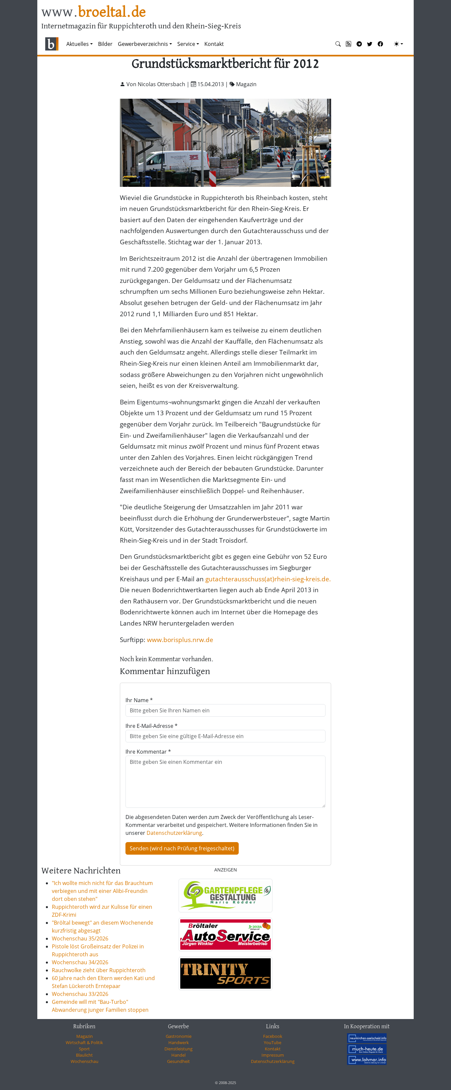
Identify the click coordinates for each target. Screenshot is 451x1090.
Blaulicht (84, 1055)
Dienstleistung (178, 1049)
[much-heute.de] (367, 1049)
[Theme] (398, 44)
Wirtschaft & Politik (84, 1042)
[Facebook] (380, 44)
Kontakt (214, 44)
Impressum (272, 1055)
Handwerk (178, 1042)
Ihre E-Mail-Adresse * (151, 726)
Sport (84, 1049)
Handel (178, 1055)
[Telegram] (359, 44)
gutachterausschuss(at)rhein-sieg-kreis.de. (268, 578)
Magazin (84, 1036)
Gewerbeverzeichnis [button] (143, 44)
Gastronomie (178, 1036)
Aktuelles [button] (77, 44)
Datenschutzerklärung (174, 832)
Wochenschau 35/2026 (80, 938)
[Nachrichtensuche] (338, 44)
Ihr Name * (139, 700)
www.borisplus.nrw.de (180, 639)
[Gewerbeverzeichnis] (225, 895)
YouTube (272, 1042)
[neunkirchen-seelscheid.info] (367, 1038)
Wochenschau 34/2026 (80, 962)
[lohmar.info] (367, 1060)
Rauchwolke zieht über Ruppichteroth (99, 970)
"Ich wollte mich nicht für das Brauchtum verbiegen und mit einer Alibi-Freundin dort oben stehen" (102, 891)
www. (93, 13)
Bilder (105, 44)
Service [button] (186, 44)
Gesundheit (178, 1061)
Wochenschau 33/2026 (80, 994)
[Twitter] (369, 44)
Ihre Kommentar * (148, 751)
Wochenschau (84, 1061)
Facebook (272, 1036)
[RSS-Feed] (348, 44)
